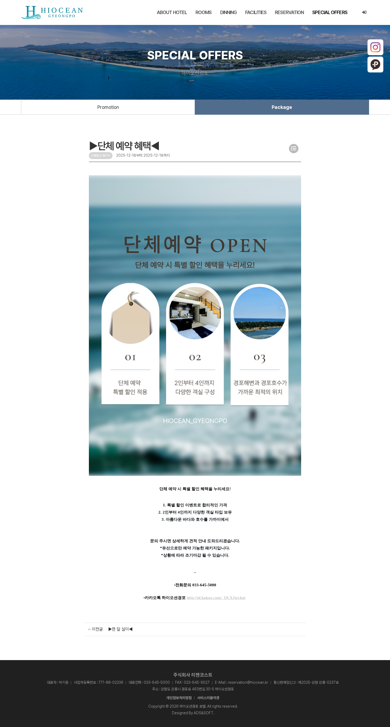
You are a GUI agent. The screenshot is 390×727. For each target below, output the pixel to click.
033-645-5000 (157, 682)
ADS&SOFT (203, 713)
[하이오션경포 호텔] (52, 12)
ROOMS (204, 12)
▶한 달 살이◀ (120, 629)
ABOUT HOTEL (172, 12)
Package (282, 107)
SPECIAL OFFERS (329, 12)
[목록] (293, 148)
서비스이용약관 (208, 698)
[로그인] (364, 12)
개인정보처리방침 (179, 698)
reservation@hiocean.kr (248, 682)
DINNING (228, 12)
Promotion (108, 107)
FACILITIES (255, 12)
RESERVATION (289, 12)
